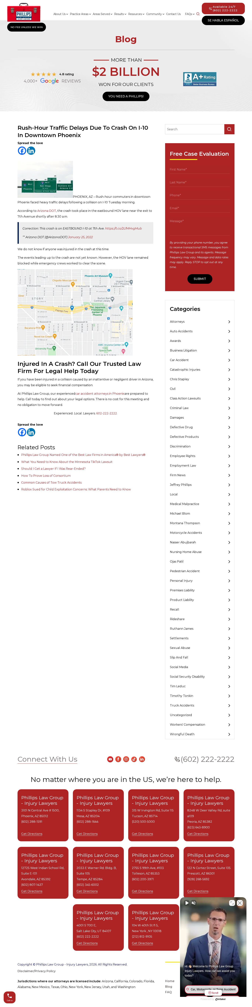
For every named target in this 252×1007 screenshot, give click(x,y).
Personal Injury (181, 580)
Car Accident (179, 360)
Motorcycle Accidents (186, 532)
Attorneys (177, 321)
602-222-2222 (106, 413)
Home (170, 981)
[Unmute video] (187, 903)
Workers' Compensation (187, 724)
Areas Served (101, 14)
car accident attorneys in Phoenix (100, 393)
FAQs (188, 14)
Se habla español (223, 20)
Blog (168, 986)
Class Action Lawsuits (185, 398)
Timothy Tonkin (181, 696)
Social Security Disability (187, 676)
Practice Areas (79, 14)
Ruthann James (181, 628)
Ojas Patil (177, 561)
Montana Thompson (185, 523)
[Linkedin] (31, 150)
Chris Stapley (179, 379)
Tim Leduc (178, 686)
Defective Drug (181, 427)
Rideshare (177, 619)
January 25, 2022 (80, 237)
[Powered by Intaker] (220, 999)
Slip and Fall (179, 657)
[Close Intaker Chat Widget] (240, 903)
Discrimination (180, 446)
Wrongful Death (182, 734)
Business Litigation (183, 350)
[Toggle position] (232, 903)
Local (174, 494)
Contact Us (173, 14)
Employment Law (183, 465)
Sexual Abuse (180, 648)
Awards (175, 341)
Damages (177, 417)
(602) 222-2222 (207, 759)
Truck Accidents (182, 705)
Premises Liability (182, 590)
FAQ (168, 992)
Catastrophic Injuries (185, 369)
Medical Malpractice (184, 504)
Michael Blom (180, 513)
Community (154, 14)
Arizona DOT (46, 211)
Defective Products (184, 437)
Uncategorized (181, 715)
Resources (135, 14)
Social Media (179, 667)
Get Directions (31, 834)
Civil (173, 389)
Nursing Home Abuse (186, 552)
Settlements (179, 638)
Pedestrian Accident (185, 571)
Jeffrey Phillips (180, 485)
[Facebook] (22, 150)
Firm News (177, 475)
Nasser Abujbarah (183, 542)
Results (119, 14)
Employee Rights (182, 456)
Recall (174, 609)
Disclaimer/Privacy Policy (37, 971)
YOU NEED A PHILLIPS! (126, 96)
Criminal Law (179, 408)
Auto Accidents (181, 331)
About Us (59, 14)
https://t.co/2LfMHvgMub (123, 228)
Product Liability (182, 600)
